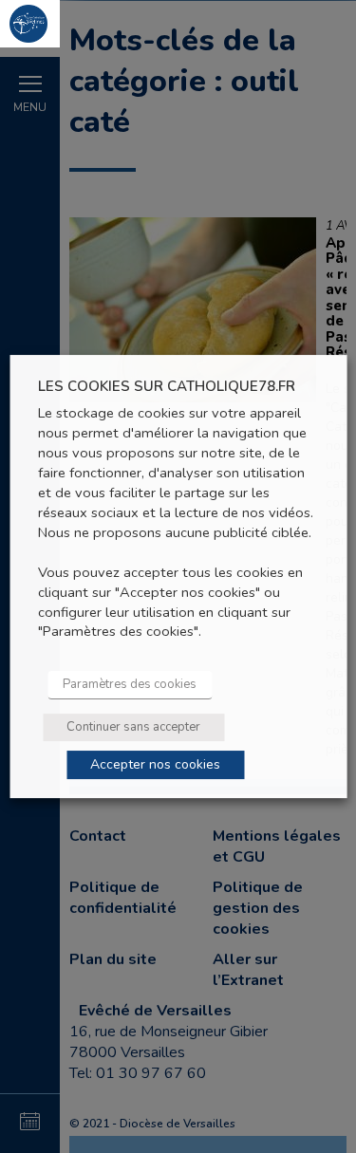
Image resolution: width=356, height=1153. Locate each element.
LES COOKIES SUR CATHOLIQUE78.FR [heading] (166, 387)
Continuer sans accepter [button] (133, 726)
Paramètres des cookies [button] (130, 684)
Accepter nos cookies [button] (155, 764)
